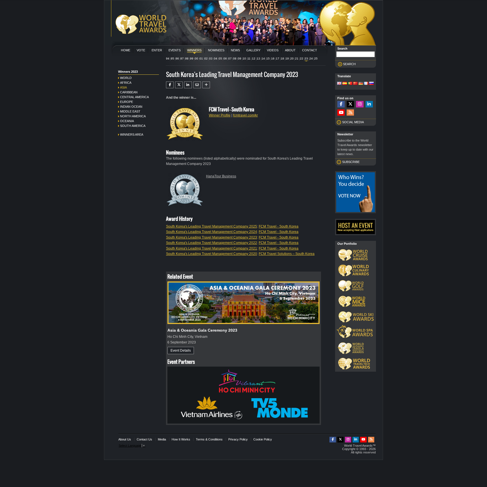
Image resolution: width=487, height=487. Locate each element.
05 (220, 58)
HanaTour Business (221, 176)
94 (167, 58)
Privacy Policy (238, 439)
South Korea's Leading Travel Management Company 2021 (211, 248)
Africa (125, 82)
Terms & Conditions (209, 439)
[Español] (344, 84)
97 (182, 58)
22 (301, 58)
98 (187, 58)
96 (177, 58)
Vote (141, 50)
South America (132, 125)
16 (273, 58)
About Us (124, 439)
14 (263, 58)
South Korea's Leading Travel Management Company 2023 (211, 237)
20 (292, 58)
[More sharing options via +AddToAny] (206, 85)
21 (296, 58)
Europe (126, 101)
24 (311, 58)
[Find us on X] (350, 104)
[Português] (350, 84)
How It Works (181, 439)
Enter (157, 50)
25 (316, 58)
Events (175, 50)
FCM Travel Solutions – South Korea (287, 254)
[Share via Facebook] (169, 85)
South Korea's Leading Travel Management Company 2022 (211, 243)
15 (268, 58)
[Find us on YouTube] (341, 112)
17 (277, 58)
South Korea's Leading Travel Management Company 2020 (211, 254)
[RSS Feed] (350, 112)
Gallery (253, 50)
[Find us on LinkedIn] (369, 104)
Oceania (127, 121)
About (290, 50)
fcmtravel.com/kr (245, 115)
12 (253, 58)
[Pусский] (371, 84)
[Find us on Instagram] (359, 104)
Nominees (216, 50)
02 (206, 58)
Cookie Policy (262, 439)
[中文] (355, 84)
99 (191, 58)
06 (225, 58)
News (235, 50)
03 (210, 58)
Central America (134, 97)
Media (162, 439)
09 (239, 58)
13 (258, 58)
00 (196, 58)
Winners (194, 50)
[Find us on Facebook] (341, 104)
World (126, 78)
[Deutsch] (360, 84)
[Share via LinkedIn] (187, 85)
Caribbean (129, 92)
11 (249, 58)
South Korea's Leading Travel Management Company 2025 (211, 226)
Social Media (353, 122)
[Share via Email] (197, 85)
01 (201, 58)
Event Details (181, 350)
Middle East (130, 111)
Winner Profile (220, 115)
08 (234, 58)
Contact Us (144, 439)
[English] (339, 84)
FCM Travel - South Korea (278, 226)
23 (306, 58)
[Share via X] (178, 85)
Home (125, 50)
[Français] (366, 84)
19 (287, 58)
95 (172, 58)
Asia (123, 87)
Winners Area (131, 134)
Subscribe (351, 162)
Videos (272, 50)
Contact (309, 50)
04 (215, 58)
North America (133, 116)
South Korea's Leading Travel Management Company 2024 (211, 232)
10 (244, 58)
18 (282, 58)
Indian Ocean (131, 106)
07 (230, 58)
